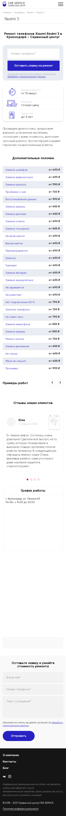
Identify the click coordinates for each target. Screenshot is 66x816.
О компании (11, 755)
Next (60, 382)
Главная (7, 12)
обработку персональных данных (27, 76)
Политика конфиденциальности (20, 808)
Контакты (9, 761)
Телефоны (19, 12)
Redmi (30, 12)
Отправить (18, 736)
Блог (6, 768)
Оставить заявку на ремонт (33, 65)
